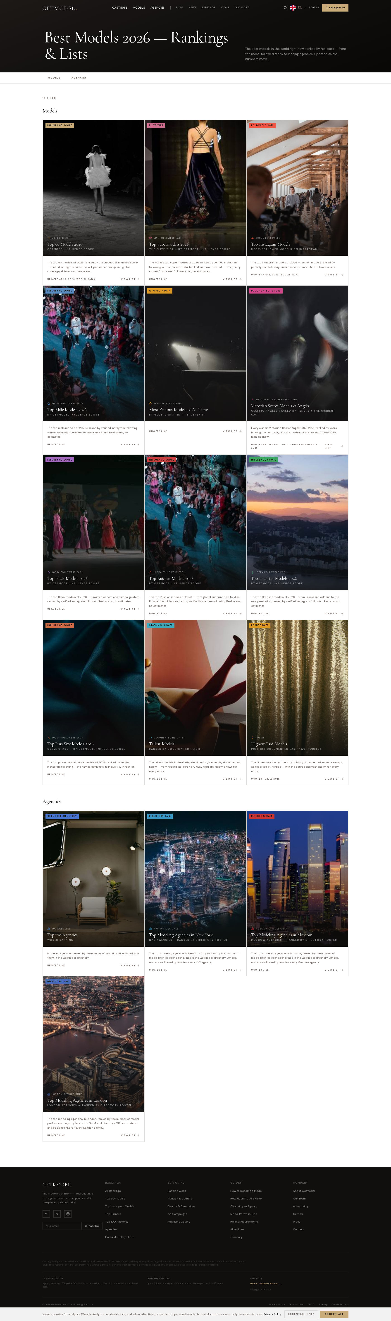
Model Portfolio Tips (243, 1214)
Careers (298, 1214)
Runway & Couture (180, 1198)
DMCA (311, 1304)
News (192, 7)
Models (139, 8)
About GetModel (304, 1191)
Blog (179, 7)
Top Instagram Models (120, 1206)
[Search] (285, 8)
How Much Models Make (246, 1198)
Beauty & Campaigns (182, 1206)
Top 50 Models (115, 1198)
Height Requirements (244, 1221)
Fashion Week (177, 1191)
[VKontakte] (46, 1214)
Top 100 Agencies (117, 1221)
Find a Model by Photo (119, 1237)
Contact (298, 1229)
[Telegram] (57, 1214)
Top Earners (113, 1214)
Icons (225, 7)
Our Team (299, 1198)
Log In (314, 7)
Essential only (301, 1314)
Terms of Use (296, 1304)
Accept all (334, 1314)
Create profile (335, 7)
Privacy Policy (273, 1314)
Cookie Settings (340, 1304)
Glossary (242, 7)
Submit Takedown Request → (265, 1283)
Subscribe (92, 1226)
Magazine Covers (179, 1221)
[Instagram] (68, 1214)
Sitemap (323, 1304)
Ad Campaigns (177, 1214)
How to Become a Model (246, 1191)
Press (296, 1221)
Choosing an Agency (243, 1206)
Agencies (157, 8)
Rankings (208, 7)
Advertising (300, 1206)
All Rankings (113, 1191)
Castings (120, 8)
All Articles (237, 1229)
